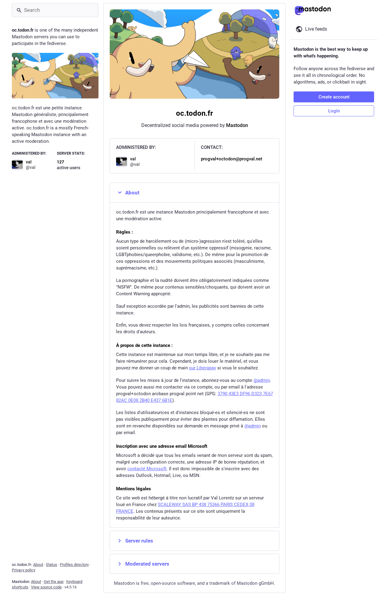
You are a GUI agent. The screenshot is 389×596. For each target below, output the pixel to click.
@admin (261, 380)
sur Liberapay (202, 368)
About (132, 193)
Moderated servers (147, 564)
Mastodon (237, 125)
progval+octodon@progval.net (231, 159)
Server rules (139, 541)
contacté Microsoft (147, 468)
